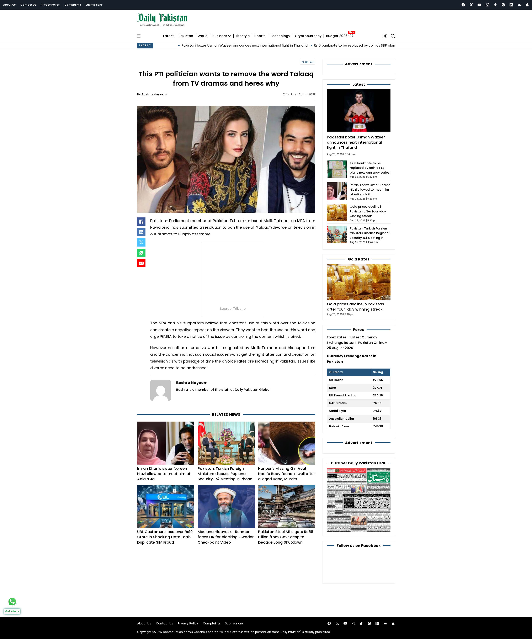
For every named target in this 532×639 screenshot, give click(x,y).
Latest (168, 36)
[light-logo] (163, 20)
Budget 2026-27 (339, 36)
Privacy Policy (50, 5)
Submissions (93, 5)
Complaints (72, 5)
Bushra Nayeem (154, 94)
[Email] (141, 263)
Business (219, 36)
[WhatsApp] (141, 253)
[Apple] (527, 4)
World (203, 36)
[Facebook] (463, 4)
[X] (141, 242)
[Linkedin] (511, 4)
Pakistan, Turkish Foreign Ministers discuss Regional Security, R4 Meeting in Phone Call (225, 476)
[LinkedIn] (141, 232)
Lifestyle (243, 36)
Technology (280, 36)
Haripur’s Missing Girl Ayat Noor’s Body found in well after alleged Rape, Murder (286, 473)
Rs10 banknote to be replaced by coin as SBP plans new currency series (338, 45)
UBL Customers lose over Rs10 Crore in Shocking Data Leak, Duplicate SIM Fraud (165, 537)
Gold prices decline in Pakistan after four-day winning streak (368, 211)
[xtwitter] (471, 4)
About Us (9, 5)
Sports (260, 36)
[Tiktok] (495, 4)
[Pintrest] (503, 4)
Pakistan (186, 36)
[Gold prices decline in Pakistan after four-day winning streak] (358, 281)
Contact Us (28, 5)
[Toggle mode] (385, 35)
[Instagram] (487, 4)
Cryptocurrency (308, 36)
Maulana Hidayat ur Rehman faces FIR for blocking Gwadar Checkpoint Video (226, 537)
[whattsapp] (12, 601)
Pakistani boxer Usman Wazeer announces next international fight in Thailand (211, 45)
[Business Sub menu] (229, 36)
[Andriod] (519, 4)
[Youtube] (479, 4)
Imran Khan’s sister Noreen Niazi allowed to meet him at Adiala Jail (164, 473)
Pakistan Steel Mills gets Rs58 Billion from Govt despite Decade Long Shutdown (285, 537)
